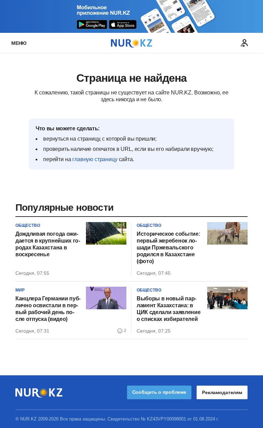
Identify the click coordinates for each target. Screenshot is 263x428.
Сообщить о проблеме (159, 392)
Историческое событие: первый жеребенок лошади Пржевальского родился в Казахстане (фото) (168, 247)
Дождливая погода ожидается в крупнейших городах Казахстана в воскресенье (47, 244)
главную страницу (94, 159)
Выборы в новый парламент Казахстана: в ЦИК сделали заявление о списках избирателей (168, 309)
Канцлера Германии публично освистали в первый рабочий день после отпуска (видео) (47, 309)
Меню (19, 43)
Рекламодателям (222, 392)
